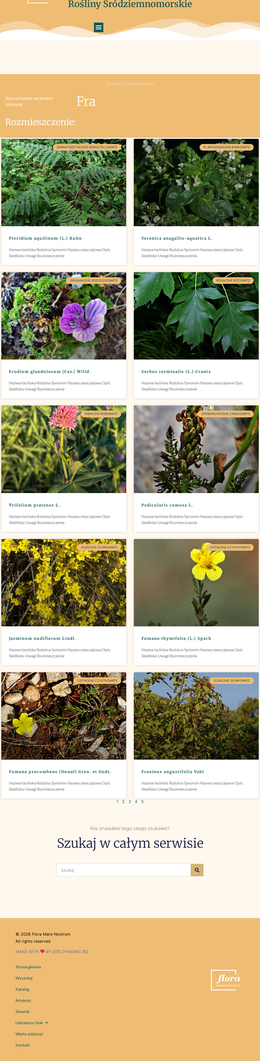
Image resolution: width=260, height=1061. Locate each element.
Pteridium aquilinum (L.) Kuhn (45, 238)
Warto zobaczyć (29, 1033)
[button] (99, 27)
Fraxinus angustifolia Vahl (172, 771)
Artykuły (23, 1000)
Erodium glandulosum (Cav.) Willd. (50, 371)
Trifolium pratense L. (34, 505)
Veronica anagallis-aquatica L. (177, 238)
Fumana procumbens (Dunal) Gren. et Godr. (60, 771)
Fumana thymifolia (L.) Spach (176, 638)
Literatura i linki (29, 1022)
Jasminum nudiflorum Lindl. (42, 638)
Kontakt (22, 1044)
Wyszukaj (23, 977)
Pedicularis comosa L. (167, 505)
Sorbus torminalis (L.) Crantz (176, 371)
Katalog (22, 989)
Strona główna (28, 966)
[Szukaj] (197, 870)
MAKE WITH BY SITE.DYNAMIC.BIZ (51, 951)
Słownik (22, 1011)
